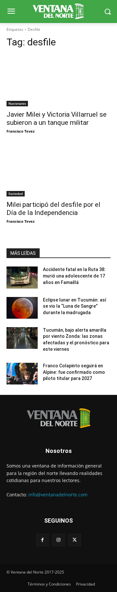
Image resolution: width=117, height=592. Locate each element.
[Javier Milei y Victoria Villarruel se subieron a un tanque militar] (58, 80)
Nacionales (17, 103)
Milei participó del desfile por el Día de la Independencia (53, 209)
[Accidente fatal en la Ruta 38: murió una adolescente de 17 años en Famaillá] (22, 277)
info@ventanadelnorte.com (57, 494)
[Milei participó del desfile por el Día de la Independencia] (58, 170)
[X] (74, 540)
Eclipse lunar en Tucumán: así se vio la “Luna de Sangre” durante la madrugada (74, 306)
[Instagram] (58, 540)
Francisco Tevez (20, 131)
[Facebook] (42, 540)
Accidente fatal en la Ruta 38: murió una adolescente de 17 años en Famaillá (74, 276)
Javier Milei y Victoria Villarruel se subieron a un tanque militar (56, 118)
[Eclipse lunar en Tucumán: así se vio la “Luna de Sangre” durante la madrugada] (22, 308)
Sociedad (15, 193)
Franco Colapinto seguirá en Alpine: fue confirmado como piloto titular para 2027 (74, 372)
